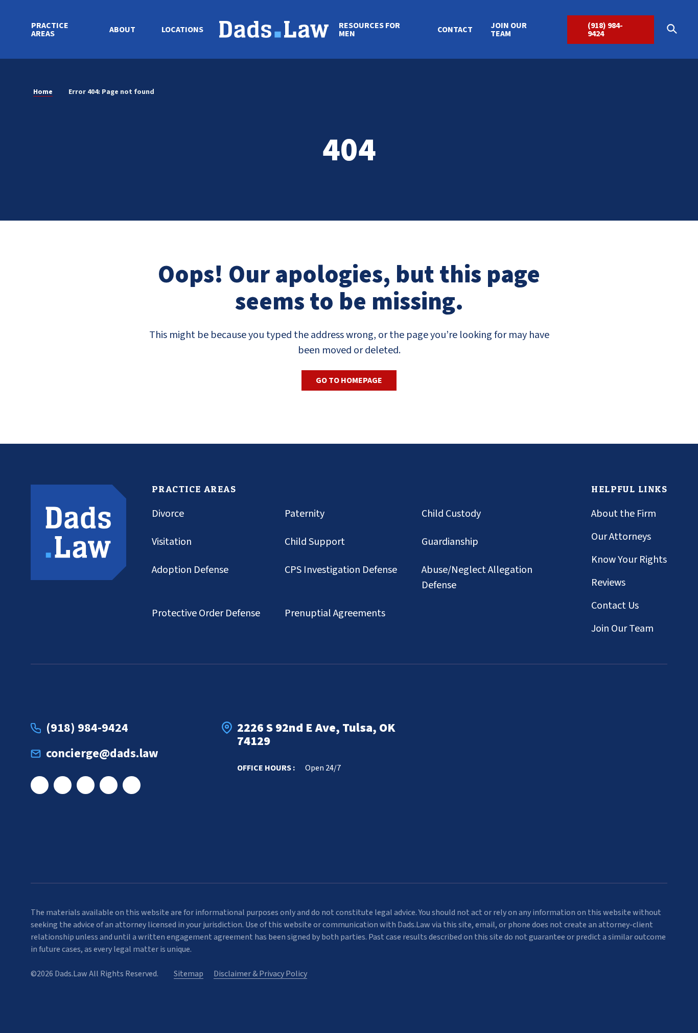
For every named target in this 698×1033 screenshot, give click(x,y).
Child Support (315, 542)
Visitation (172, 542)
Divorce (168, 514)
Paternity (304, 514)
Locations (182, 29)
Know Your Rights (629, 559)
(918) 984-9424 (605, 29)
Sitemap (188, 973)
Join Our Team (509, 29)
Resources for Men (369, 29)
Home (43, 92)
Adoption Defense (190, 570)
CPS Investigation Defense (341, 570)
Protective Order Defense (206, 613)
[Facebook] (40, 785)
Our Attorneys (621, 537)
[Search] (675, 29)
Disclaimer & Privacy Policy (260, 973)
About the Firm (623, 514)
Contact (455, 29)
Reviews (608, 582)
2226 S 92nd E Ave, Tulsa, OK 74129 (316, 735)
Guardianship (450, 542)
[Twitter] (109, 785)
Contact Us (615, 605)
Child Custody (451, 514)
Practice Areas (49, 29)
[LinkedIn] (86, 785)
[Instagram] (63, 785)
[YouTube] (132, 785)
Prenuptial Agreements (335, 613)
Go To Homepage (349, 380)
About (122, 29)
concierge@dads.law (102, 753)
